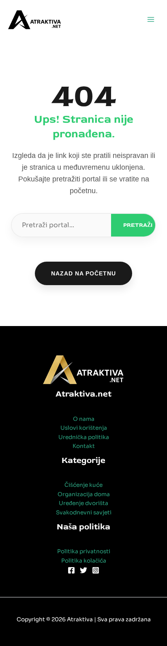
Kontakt (84, 446)
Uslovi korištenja (83, 427)
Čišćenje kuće (83, 485)
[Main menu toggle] (151, 19)
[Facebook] (71, 570)
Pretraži (137, 225)
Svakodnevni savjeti (83, 512)
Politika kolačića (83, 560)
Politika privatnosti (83, 551)
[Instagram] (95, 570)
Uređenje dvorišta (83, 503)
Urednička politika (83, 437)
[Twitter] (83, 570)
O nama (83, 419)
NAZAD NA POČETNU (83, 273)
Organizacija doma (84, 494)
